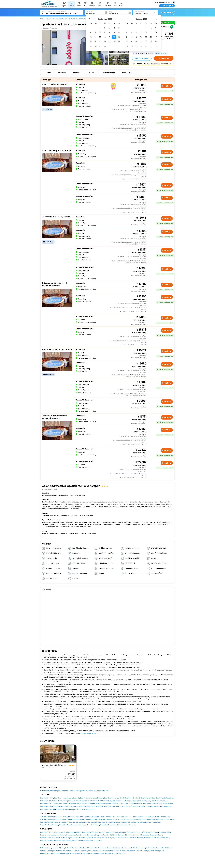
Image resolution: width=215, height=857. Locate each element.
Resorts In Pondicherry (139, 832)
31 (156, 46)
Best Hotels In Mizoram (67, 804)
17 (109, 37)
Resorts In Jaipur (108, 838)
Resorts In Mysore (95, 835)
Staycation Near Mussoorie (50, 822)
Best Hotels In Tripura (63, 801)
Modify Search (166, 12)
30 (105, 46)
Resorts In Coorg (156, 835)
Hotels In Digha (70, 848)
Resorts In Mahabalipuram (64, 838)
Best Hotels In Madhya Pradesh (142, 806)
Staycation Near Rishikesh (88, 822)
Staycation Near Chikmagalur (51, 816)
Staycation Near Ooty (124, 816)
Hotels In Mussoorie (138, 848)
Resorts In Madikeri (121, 838)
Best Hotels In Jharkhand (102, 806)
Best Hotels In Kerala (111, 798)
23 (105, 41)
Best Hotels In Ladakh (127, 798)
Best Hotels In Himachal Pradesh (91, 798)
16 (105, 37)
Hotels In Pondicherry (100, 851)
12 (119, 32)
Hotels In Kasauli (105, 853)
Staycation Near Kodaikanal (88, 819)
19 (119, 37)
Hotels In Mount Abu (84, 848)
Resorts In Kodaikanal (94, 841)
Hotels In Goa (45, 853)
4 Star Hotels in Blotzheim (77, 19)
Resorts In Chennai (78, 841)
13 (91, 37)
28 (95, 46)
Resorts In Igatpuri (105, 832)
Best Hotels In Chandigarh (85, 804)
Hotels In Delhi (112, 848)
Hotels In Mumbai (72, 851)
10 (109, 32)
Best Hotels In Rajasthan (164, 798)
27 (91, 46)
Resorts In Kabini (165, 832)
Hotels (48, 19)
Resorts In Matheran (136, 838)
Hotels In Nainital (152, 848)
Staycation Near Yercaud (49, 825)
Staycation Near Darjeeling (143, 816)
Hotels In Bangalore (157, 851)
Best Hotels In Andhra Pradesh (107, 804)
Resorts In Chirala (82, 835)
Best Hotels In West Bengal (121, 801)
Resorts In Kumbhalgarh (121, 832)
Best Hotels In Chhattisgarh (50, 806)
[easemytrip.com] (49, 6)
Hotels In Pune (75, 853)
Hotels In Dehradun (119, 853)
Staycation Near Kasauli (68, 819)
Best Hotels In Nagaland (162, 806)
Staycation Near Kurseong (126, 825)
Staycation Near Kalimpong (108, 822)
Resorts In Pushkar (47, 841)
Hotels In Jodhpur (114, 851)
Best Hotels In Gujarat (68, 806)
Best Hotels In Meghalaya (49, 804)
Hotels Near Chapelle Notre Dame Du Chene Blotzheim (88, 791)
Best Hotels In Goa (46, 798)
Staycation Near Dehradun (145, 819)
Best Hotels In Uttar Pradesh (101, 801)
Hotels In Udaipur (58, 848)
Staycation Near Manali (161, 816)
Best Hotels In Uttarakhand (81, 801)
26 (119, 41)
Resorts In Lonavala (47, 838)
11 (114, 32)
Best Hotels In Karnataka (121, 806)
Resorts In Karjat (46, 832)
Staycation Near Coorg (70, 816)
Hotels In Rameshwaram (90, 853)
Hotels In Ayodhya (142, 851)
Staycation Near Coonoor (68, 825)
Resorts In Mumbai (151, 838)
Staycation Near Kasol (108, 825)
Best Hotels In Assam (150, 804)
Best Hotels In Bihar (166, 804)
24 (110, 41)
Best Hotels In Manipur (159, 801)
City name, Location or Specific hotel (54, 11)
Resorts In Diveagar (125, 835)
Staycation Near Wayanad (49, 819)
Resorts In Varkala (94, 838)
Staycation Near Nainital (69, 822)
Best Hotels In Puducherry (141, 801)
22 (100, 41)
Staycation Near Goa (108, 816)
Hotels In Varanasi (124, 848)
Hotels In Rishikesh (165, 848)
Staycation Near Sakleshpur (90, 816)
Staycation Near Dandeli (126, 819)
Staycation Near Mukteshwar (89, 825)
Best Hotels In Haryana (85, 806)
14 (95, 37)
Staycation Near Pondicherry (150, 822)
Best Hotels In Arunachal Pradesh (131, 804)
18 (114, 37)
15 (100, 37)
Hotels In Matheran (128, 851)
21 (95, 41)
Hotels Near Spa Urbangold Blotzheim (54, 791)
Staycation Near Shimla (107, 819)
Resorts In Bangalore (74, 832)
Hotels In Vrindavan (99, 848)
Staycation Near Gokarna (164, 819)
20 (91, 41)
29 (100, 46)
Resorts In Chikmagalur (141, 835)
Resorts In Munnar (59, 832)
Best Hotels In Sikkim (47, 801)
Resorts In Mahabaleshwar (50, 835)
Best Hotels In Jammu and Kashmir (66, 798)
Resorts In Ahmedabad (62, 841)
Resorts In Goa (153, 832)
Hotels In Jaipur (45, 848)
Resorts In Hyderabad (90, 832)
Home (42, 19)
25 (114, 41)
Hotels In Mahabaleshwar (60, 853)
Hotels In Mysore (85, 851)
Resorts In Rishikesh (110, 835)
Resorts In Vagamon (67, 835)
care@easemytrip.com (88, 733)
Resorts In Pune (164, 838)
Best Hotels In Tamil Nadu (65, 809)
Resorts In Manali (81, 838)
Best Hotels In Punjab (47, 809)
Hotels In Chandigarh (48, 851)
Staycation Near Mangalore (129, 822)
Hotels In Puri (61, 851)
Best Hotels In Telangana (84, 809)
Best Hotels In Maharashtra (145, 798)
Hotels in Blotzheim (59, 19)
